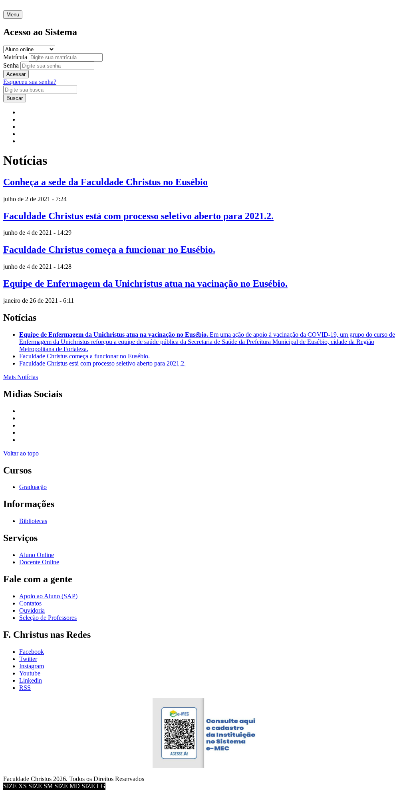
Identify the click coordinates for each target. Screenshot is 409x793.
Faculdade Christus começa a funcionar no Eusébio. (109, 249)
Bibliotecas (33, 520)
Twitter (28, 658)
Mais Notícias (20, 377)
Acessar (16, 74)
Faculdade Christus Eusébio (38, 6)
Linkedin (30, 680)
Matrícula (15, 57)
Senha (11, 65)
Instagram (31, 666)
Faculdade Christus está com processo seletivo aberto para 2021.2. (138, 216)
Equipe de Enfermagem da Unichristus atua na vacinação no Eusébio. (145, 283)
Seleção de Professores (48, 617)
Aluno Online (36, 554)
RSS (25, 687)
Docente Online (39, 562)
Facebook (31, 651)
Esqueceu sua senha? (29, 81)
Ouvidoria (32, 610)
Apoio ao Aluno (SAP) (48, 596)
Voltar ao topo (21, 453)
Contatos (30, 603)
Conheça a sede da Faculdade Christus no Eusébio (105, 182)
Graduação (33, 486)
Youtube (29, 673)
